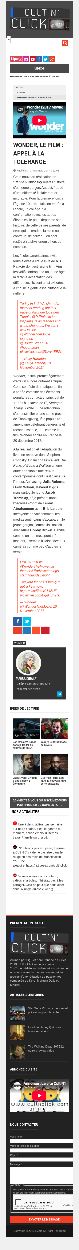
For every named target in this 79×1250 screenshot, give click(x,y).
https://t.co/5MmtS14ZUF (38, 591)
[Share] (17, 622)
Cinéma (21, 92)
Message (16, 1164)
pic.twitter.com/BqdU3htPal (40, 595)
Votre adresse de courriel (25, 1145)
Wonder (19, 643)
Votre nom (16, 1136)
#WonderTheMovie (34, 566)
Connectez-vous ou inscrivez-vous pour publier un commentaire (39, 802)
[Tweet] (27, 622)
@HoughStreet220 (34, 343)
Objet (14, 1155)
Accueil (20, 87)
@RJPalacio (41, 317)
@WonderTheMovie (35, 334)
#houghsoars (30, 347)
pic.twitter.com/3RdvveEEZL (41, 352)
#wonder (38, 312)
